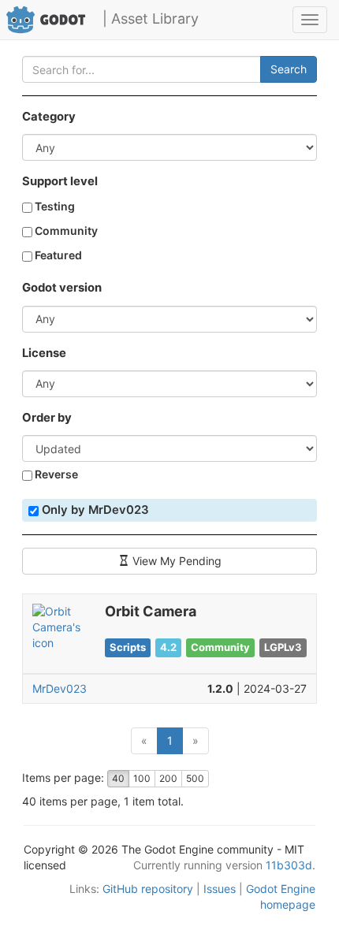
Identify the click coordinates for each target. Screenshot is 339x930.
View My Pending (175, 560)
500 (195, 778)
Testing (53, 206)
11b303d (289, 865)
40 (118, 778)
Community (65, 230)
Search (288, 69)
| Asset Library (150, 18)
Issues (219, 888)
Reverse (55, 474)
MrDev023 (59, 688)
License (44, 353)
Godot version (62, 288)
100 (142, 778)
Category (49, 117)
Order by (47, 418)
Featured (57, 255)
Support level (60, 181)
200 (168, 778)
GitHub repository (147, 888)
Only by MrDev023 (94, 510)
